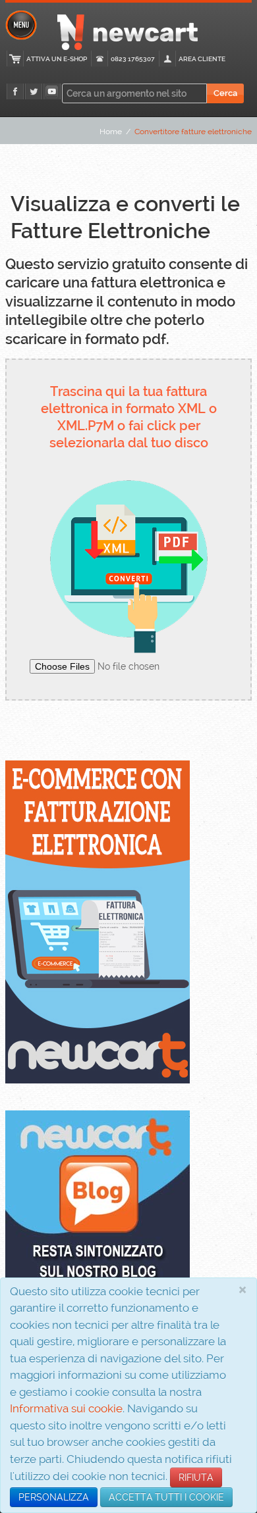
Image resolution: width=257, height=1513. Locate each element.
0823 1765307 (133, 58)
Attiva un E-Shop (56, 58)
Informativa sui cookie (66, 1408)
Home (111, 131)
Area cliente (202, 58)
